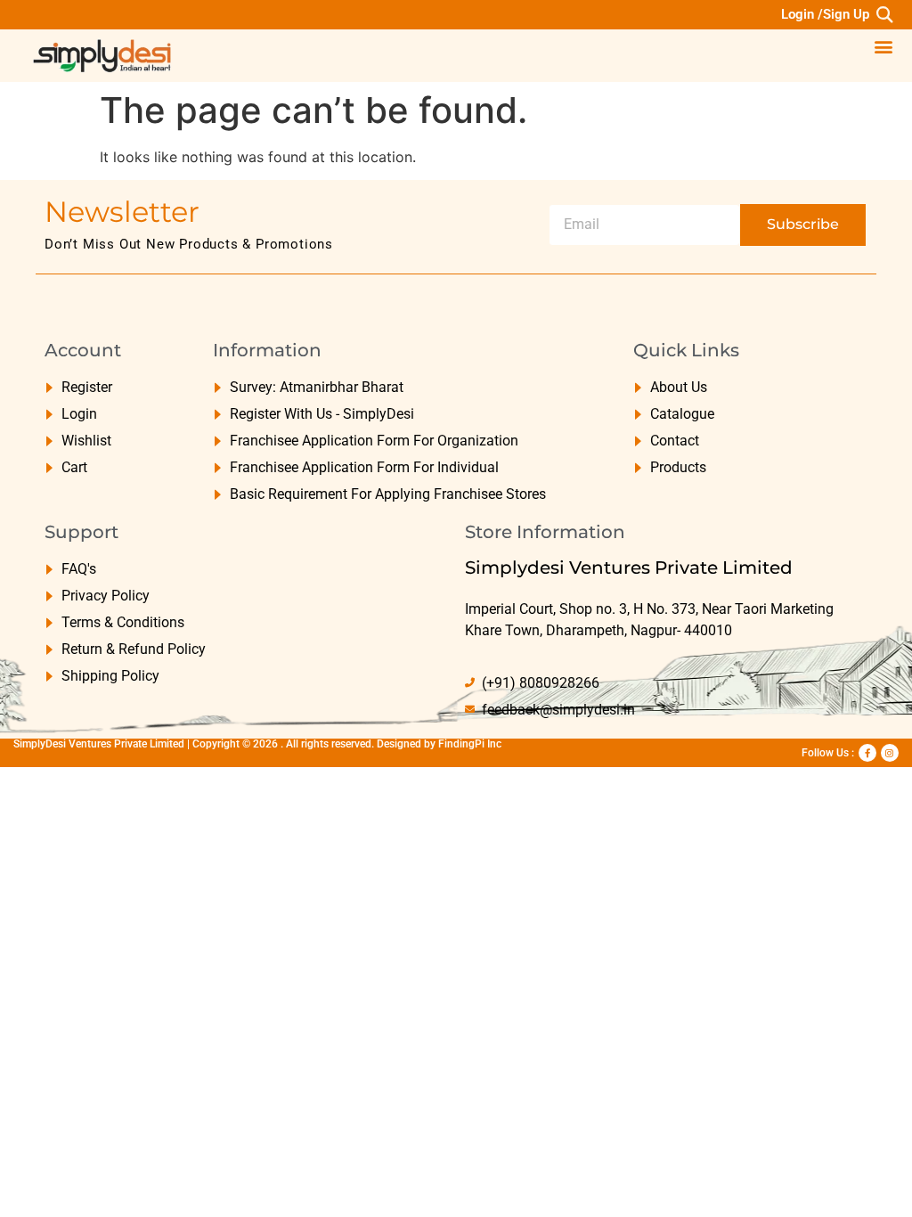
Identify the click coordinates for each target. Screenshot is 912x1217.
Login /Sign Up (825, 14)
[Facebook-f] (867, 753)
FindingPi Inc (469, 744)
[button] (884, 14)
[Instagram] (890, 753)
